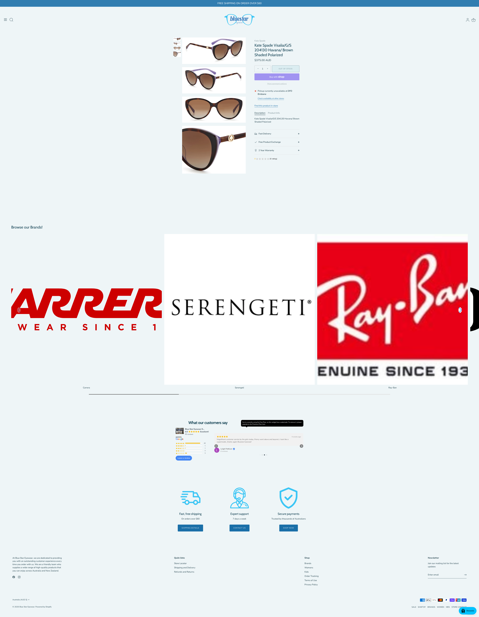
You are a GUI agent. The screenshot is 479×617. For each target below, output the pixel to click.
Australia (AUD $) (19, 600)
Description (259, 113)
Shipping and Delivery (184, 567)
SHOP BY (422, 607)
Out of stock (286, 69)
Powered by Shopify (43, 607)
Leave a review (184, 458)
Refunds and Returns (184, 571)
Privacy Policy (311, 584)
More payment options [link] (277, 83)
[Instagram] (19, 576)
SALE (414, 607)
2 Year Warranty (266, 150)
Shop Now (288, 528)
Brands (307, 563)
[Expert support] (239, 498)
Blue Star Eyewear (27, 607)
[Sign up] (465, 575)
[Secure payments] (288, 498)
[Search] (11, 20)
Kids (306, 571)
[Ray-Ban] (392, 309)
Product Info (274, 113)
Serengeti (239, 387)
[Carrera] (86, 309)
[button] (460, 310)
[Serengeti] (239, 309)
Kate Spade (259, 40)
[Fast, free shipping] (190, 498)
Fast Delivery (264, 133)
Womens (308, 567)
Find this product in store (266, 105)
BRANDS (431, 607)
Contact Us (239, 528)
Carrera (86, 387)
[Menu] (5, 19)
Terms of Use (310, 580)
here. (263, 424)
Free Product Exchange (269, 142)
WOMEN (440, 607)
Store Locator (180, 563)
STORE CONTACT (459, 607)
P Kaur (223, 446)
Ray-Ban (392, 387)
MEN (448, 607)
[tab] (261, 113)
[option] (177, 39)
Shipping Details (190, 528)
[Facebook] (13, 576)
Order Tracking (311, 576)
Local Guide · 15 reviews (229, 449)
